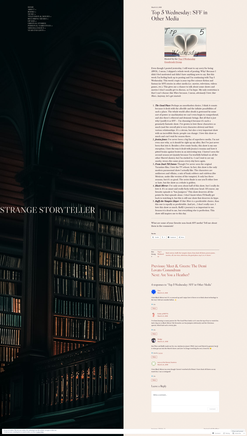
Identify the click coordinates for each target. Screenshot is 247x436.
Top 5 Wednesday (160, 254)
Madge (159, 339)
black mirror (170, 253)
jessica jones (210, 253)
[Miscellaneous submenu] (45, 28)
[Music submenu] (35, 14)
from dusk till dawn (199, 253)
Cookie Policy (40, 432)
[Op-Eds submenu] (36, 21)
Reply (154, 308)
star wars (177, 255)
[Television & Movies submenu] (50, 16)
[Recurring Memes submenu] (47, 18)
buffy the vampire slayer (183, 253)
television (184, 255)
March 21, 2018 (162, 293)
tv (203, 255)
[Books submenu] (35, 11)
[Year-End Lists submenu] (44, 30)
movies (168, 255)
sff (172, 255)
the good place (193, 255)
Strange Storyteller (47, 210)
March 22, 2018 (162, 341)
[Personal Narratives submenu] (52, 25)
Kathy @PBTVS (162, 314)
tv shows (208, 255)
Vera (159, 291)
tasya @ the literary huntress (167, 362)
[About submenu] (35, 9)
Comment (212, 409)
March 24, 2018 (162, 365)
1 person (160, 353)
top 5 (200, 255)
